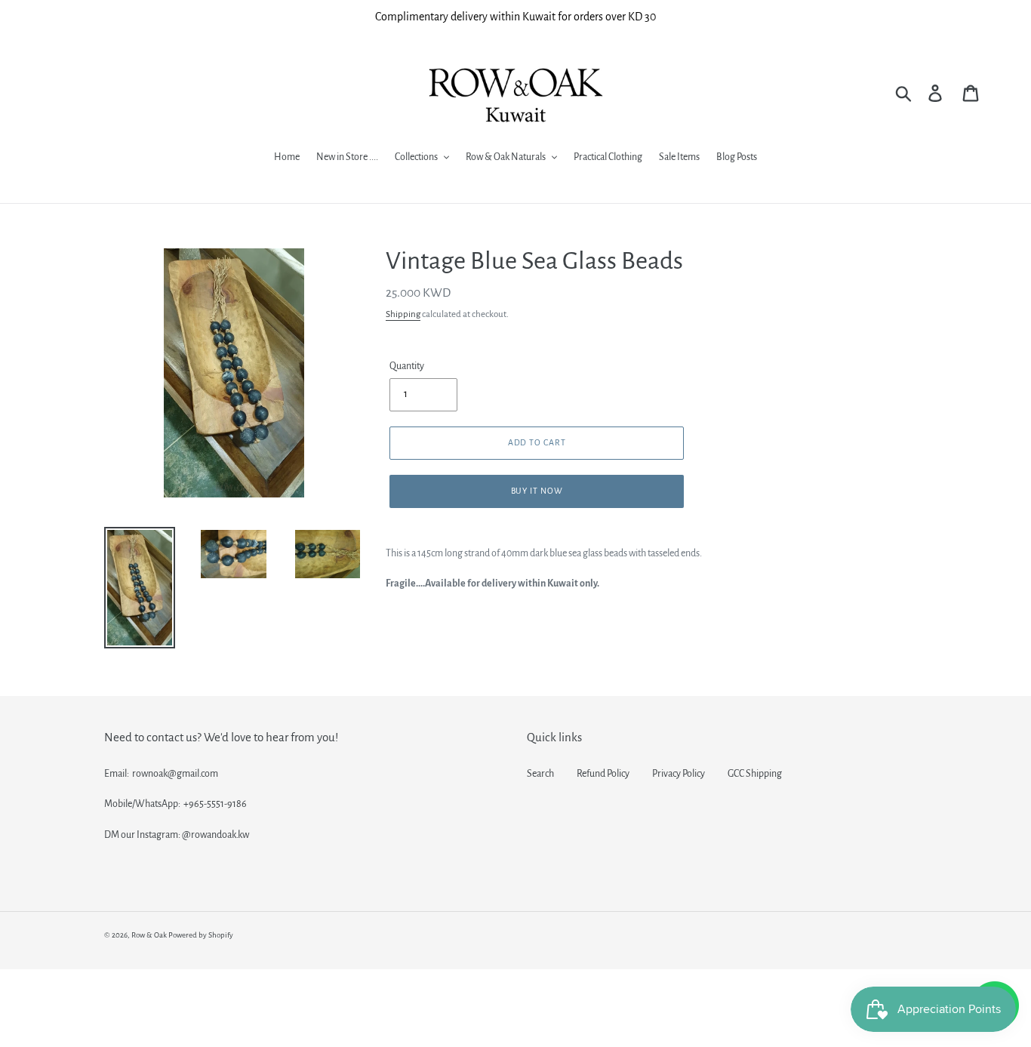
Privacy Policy (678, 773)
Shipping (403, 314)
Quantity (406, 366)
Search (540, 773)
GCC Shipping (755, 773)
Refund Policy (603, 773)
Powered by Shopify (200, 935)
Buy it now (537, 490)
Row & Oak (149, 935)
